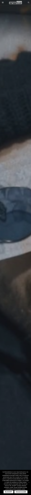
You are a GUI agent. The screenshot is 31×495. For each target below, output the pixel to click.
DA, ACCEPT (8, 492)
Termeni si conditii (21, 492)
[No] (29, 482)
